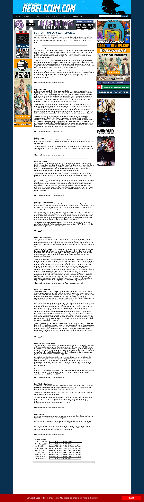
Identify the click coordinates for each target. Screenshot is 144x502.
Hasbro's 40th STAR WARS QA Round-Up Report (65, 452)
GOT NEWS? (38, 17)
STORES (63, 17)
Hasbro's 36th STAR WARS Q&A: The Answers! (65, 457)
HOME (18, 17)
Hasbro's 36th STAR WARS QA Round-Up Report (55, 33)
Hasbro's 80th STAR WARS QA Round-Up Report (65, 444)
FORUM (87, 17)
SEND (93, 462)
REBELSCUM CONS (75, 17)
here (39, 82)
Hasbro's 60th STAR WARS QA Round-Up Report (65, 448)
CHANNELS (27, 17)
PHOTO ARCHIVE (51, 17)
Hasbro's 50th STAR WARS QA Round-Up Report (65, 450)
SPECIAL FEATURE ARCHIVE (113, 83)
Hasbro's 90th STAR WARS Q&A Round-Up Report (65, 442)
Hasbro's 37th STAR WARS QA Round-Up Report (65, 454)
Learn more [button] (94, 498)
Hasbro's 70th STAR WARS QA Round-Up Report (65, 446)
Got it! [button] (131, 498)
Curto (40, 35)
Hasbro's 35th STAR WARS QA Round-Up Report (65, 459)
